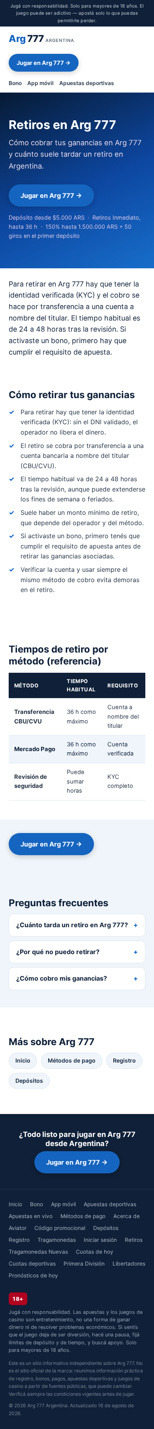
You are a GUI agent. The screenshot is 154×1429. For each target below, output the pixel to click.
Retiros (134, 1240)
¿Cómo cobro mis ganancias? (61, 978)
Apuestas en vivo (31, 1216)
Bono (15, 83)
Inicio (22, 1060)
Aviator (17, 1228)
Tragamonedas (57, 1240)
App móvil (40, 83)
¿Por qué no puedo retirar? (58, 952)
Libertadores (129, 1263)
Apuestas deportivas (86, 83)
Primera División (84, 1263)
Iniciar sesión (100, 1240)
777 (41, 38)
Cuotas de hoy (94, 1252)
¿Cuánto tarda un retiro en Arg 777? (72, 925)
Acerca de (126, 1216)
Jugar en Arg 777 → (44, 62)
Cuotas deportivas (32, 1263)
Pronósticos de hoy (33, 1275)
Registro (124, 1060)
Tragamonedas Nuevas (38, 1252)
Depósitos (29, 1080)
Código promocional (59, 1228)
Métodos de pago (72, 1060)
